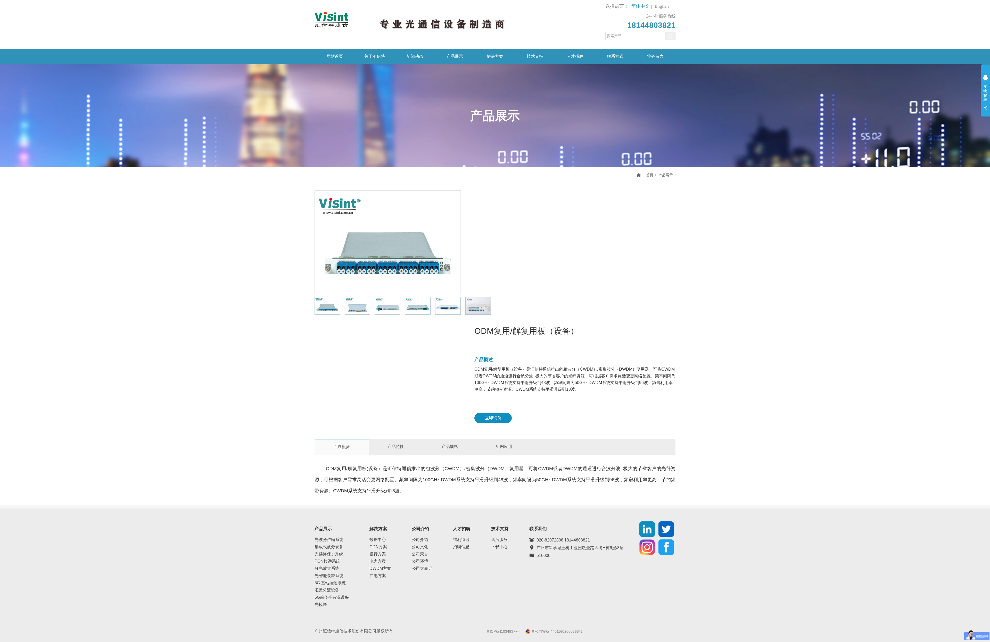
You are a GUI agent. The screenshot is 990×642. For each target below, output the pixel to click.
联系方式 (615, 56)
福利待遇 (461, 539)
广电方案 (377, 575)
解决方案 (495, 56)
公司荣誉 (420, 554)
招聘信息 (461, 547)
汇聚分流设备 (327, 590)
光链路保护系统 (329, 554)
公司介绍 (420, 539)
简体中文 (640, 6)
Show (985, 96)
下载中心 (499, 547)
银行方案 (377, 554)
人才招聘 (575, 56)
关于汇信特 (374, 56)
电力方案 (377, 561)
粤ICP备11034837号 (502, 631)
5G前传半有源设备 (332, 597)
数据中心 (377, 539)
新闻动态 (415, 56)
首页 (649, 175)
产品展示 (455, 56)
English (662, 6)
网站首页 (334, 56)
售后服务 (499, 539)
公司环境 (420, 561)
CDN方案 (378, 547)
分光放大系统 (327, 568)
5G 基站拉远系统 (330, 583)
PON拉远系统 (327, 561)
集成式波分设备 (329, 547)
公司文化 (420, 547)
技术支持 (535, 56)
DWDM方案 (380, 568)
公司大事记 (422, 568)
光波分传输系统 (329, 539)
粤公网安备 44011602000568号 (556, 631)
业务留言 (655, 56)
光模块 (321, 604)
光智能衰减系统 (329, 575)
